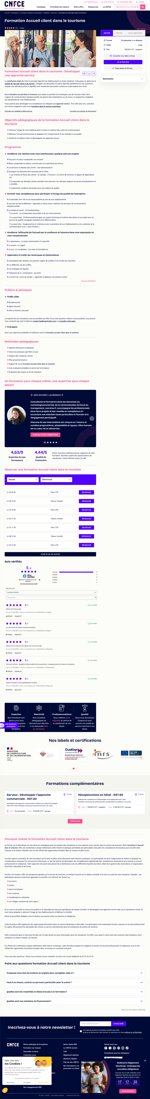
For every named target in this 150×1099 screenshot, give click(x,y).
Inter (107, 33)
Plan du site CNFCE (71, 1062)
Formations (15, 13)
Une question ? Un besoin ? (11, 725)
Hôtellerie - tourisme (50, 13)
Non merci (10, 1082)
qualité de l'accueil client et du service (20, 84)
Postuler (141, 2)
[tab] (45, 442)
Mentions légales (70, 1059)
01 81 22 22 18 (109, 2)
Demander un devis (30, 1051)
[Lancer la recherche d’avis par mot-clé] (96, 598)
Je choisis (27, 1082)
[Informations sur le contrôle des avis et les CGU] (39, 580)
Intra (119, 33)
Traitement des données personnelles (78, 1095)
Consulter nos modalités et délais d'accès (18, 111)
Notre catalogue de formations (35, 1044)
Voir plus (75, 821)
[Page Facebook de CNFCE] (105, 1048)
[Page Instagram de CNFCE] (118, 1048)
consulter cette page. (67, 321)
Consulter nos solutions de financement (83, 111)
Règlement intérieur (71, 1055)
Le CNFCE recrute (70, 1048)
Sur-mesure (135, 33)
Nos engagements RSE (32, 1087)
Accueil (7, 13)
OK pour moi (43, 1082)
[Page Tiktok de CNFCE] (127, 1048)
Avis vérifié (93, 605)
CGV (65, 1051)
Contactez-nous (92, 2)
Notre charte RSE (70, 1044)
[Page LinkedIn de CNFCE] (114, 1048)
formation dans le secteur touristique (46, 106)
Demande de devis (126, 2)
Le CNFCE (107, 7)
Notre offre (79, 7)
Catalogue (41, 7)
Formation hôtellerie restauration (31, 13)
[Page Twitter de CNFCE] (110, 1048)
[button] (5, 1090)
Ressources (93, 7)
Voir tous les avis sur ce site (29, 584)
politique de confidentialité (133, 1032)
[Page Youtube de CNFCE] (122, 1048)
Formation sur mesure (59, 7)
